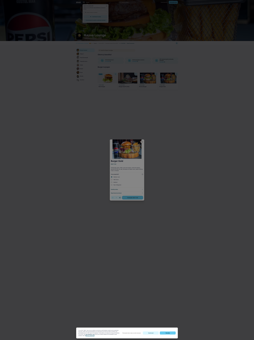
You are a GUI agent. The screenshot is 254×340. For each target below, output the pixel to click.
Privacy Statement (90, 335)
